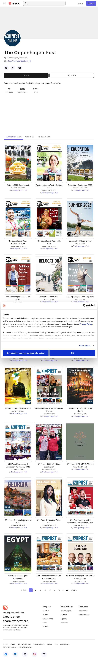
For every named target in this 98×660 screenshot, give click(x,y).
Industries (64, 623)
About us (46, 611)
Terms (5, 644)
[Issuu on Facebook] (6, 654)
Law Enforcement (24, 644)
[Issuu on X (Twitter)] (25, 654)
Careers (45, 615)
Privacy (12, 644)
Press (45, 623)
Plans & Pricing (48, 619)
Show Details (84, 346)
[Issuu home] (14, 3)
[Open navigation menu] (4, 3)
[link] (80, 3)
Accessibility (64, 644)
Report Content (38, 644)
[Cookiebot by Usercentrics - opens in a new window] (84, 306)
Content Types (66, 611)
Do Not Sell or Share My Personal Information (17, 647)
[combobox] (46, 3)
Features (64, 615)
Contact (45, 627)
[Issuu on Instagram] (34, 654)
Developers (83, 611)
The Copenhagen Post (19, 190)
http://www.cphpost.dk (19, 61)
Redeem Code (84, 615)
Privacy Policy (85, 324)
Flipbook (64, 619)
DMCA (49, 644)
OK (72, 353)
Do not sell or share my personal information (25, 353)
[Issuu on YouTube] (44, 654)
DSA (55, 644)
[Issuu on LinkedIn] (15, 654)
